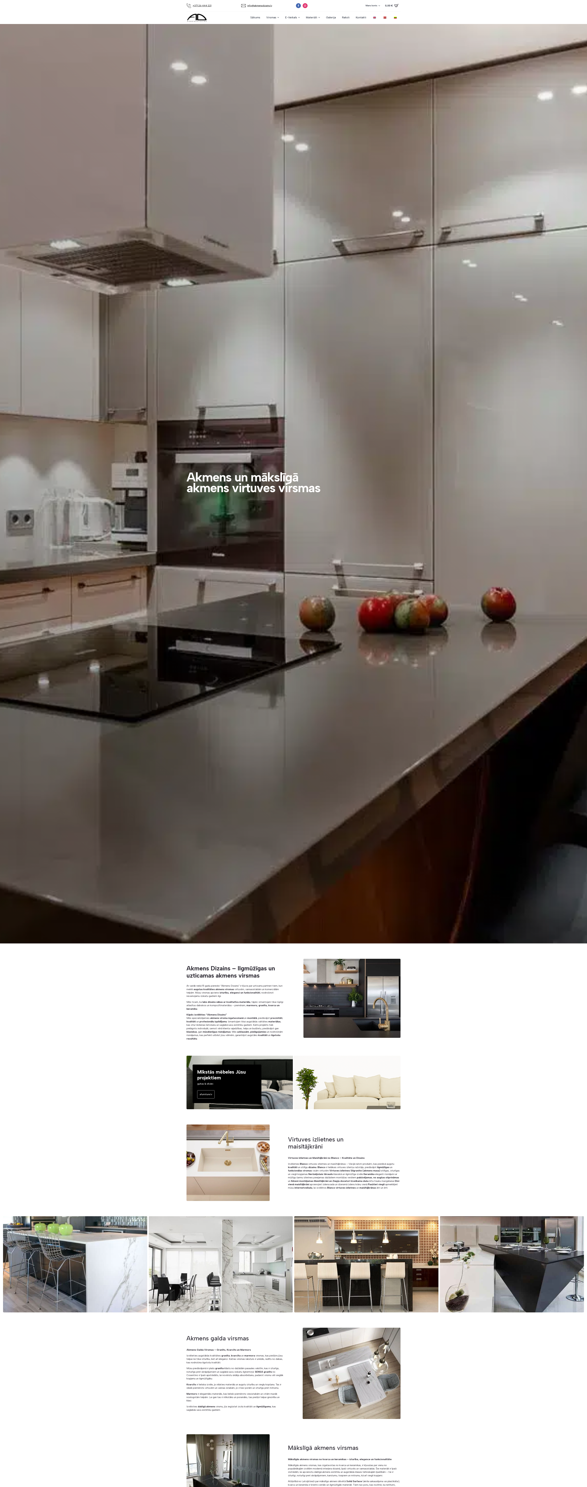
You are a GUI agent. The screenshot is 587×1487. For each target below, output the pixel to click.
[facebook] (298, 5)
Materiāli (311, 17)
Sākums (255, 17)
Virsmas (271, 17)
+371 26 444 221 (202, 5)
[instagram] (305, 5)
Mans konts (371, 5)
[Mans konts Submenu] (380, 6)
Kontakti (361, 17)
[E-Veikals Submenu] (300, 17)
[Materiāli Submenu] (320, 17)
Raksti (346, 17)
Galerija (331, 17)
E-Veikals (291, 17)
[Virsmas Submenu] (279, 17)
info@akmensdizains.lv (259, 5)
